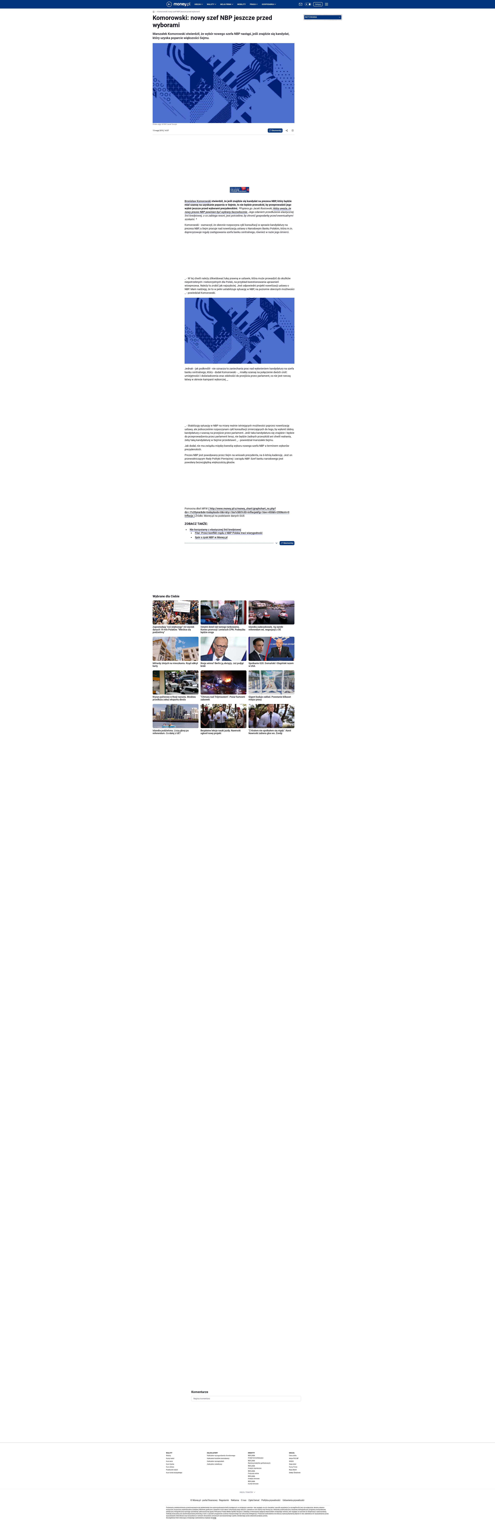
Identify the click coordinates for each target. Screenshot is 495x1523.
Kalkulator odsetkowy (214, 1464)
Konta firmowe (253, 1484)
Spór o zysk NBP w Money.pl (211, 537)
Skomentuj (276, 130)
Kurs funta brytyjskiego (174, 1473)
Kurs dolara (170, 1467)
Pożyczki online (253, 1473)
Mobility (241, 4)
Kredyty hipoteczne (254, 1468)
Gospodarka (268, 4)
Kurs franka (170, 1464)
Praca (253, 4)
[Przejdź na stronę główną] (169, 6)
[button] (308, 4)
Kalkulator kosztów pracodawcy (218, 1458)
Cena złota (292, 1456)
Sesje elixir (292, 1464)
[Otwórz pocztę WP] (301, 4)
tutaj (214, 1518)
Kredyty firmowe (253, 1478)
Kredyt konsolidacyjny (255, 1458)
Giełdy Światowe (294, 1473)
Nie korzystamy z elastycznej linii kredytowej (215, 529)
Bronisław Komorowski (198, 201)
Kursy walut (170, 1458)
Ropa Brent (293, 1470)
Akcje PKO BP (294, 1458)
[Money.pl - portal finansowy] (184, 4)
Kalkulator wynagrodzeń (215, 1461)
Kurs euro (169, 1461)
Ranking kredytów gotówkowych (259, 1463)
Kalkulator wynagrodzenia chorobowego (221, 1456)
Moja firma (225, 4)
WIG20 (291, 1461)
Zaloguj (318, 4)
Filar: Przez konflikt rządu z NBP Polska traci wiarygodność (228, 532)
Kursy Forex (293, 1467)
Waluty (210, 4)
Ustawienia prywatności (293, 1500)
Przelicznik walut (172, 1470)
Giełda (198, 4)
